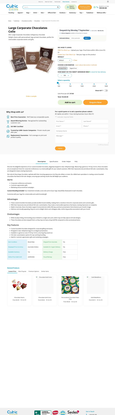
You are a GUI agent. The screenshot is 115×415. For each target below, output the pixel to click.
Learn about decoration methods (86, 65)
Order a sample (31, 96)
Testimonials (57, 1)
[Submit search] (58, 7)
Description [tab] (42, 161)
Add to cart (70, 102)
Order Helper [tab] (66, 161)
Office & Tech (52, 13)
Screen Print (62, 68)
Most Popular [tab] (22, 271)
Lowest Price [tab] (12, 271)
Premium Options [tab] (34, 271)
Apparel (20, 13)
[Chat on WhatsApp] (95, 7)
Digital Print (73, 68)
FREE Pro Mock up (64, 50)
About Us (40, 1)
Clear (75, 60)
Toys (81, 13)
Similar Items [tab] (45, 271)
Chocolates (37, 21)
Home (9, 21)
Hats (42, 13)
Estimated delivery (64, 38)
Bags (27, 13)
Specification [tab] (54, 161)
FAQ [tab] (76, 161)
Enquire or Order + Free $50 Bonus (85, 7)
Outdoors (62, 13)
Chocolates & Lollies (27, 21)
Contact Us (74, 1)
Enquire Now (95, 102)
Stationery (72, 13)
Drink (35, 13)
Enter (86, 38)
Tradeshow (89, 13)
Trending (11, 13)
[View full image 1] (31, 69)
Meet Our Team (48, 1)
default (61, 57)
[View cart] (108, 1)
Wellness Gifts (101, 13)
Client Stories (66, 1)
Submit (60, 148)
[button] (11, 13)
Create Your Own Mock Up (66, 54)
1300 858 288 (103, 8)
